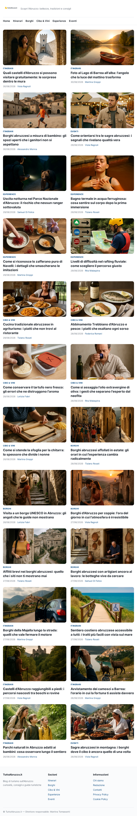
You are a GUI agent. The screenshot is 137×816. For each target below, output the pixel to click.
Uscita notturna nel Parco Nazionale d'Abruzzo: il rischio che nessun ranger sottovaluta (33, 203)
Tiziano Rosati (92, 212)
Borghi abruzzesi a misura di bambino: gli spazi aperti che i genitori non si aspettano (34, 140)
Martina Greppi (93, 82)
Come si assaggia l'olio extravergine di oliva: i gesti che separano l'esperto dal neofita (100, 391)
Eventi (73, 20)
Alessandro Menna (27, 149)
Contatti (97, 789)
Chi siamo (98, 780)
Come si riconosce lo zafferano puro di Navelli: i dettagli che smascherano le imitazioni (32, 266)
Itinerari (18, 20)
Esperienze (59, 20)
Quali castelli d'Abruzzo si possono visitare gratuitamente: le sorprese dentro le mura (30, 77)
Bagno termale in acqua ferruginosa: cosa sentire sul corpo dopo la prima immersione (99, 203)
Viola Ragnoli (24, 86)
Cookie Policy (100, 799)
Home (6, 20)
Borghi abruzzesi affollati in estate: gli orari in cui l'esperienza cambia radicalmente (100, 454)
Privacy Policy (100, 794)
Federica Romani (93, 333)
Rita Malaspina (92, 270)
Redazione (99, 785)
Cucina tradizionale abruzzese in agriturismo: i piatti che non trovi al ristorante (29, 328)
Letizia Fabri (23, 396)
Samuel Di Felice (25, 212)
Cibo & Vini (43, 20)
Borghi (29, 20)
